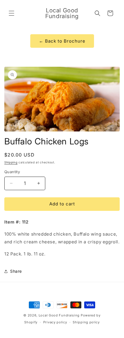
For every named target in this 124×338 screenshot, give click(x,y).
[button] (11, 13)
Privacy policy (55, 322)
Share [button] (16, 271)
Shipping (11, 162)
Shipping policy (86, 322)
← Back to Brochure (62, 41)
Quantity (12, 171)
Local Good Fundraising (59, 315)
